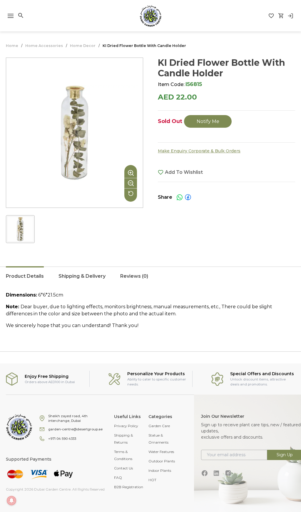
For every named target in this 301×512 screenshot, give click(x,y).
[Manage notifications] (11, 500)
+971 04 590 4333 (62, 439)
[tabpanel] (150, 310)
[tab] (25, 279)
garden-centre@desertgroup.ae (75, 429)
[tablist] (150, 279)
